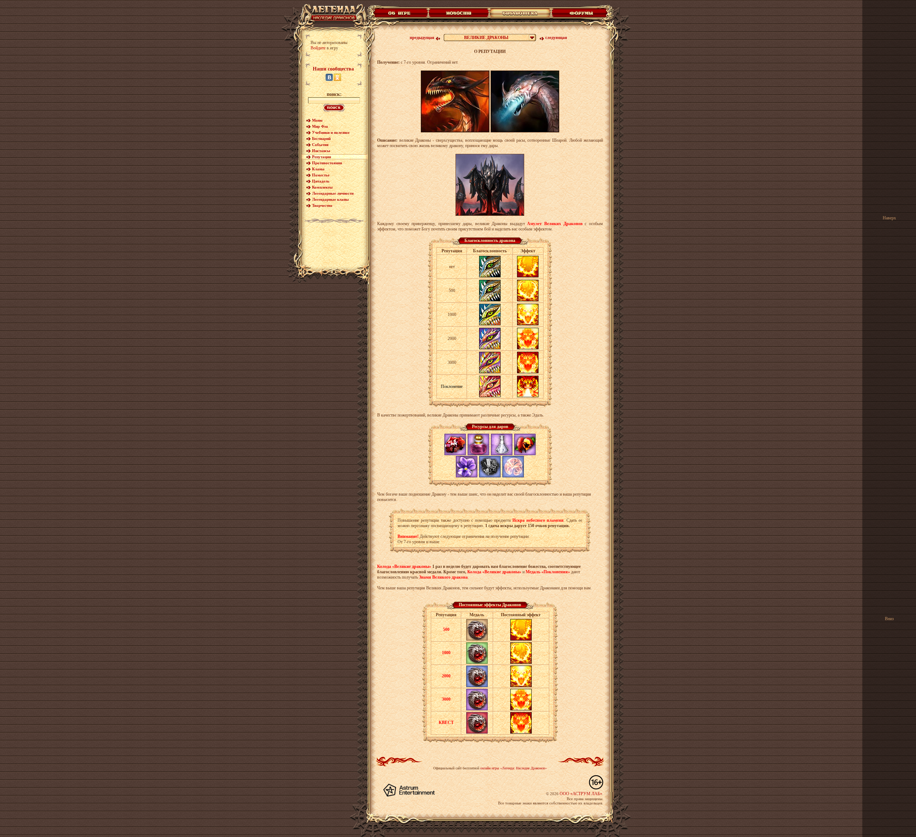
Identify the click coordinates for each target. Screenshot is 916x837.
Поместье (321, 175)
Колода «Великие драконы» (404, 566)
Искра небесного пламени (538, 520)
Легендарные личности (333, 193)
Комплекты (322, 187)
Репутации (321, 157)
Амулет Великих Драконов (554, 223)
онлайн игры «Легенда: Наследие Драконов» (513, 768)
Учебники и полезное (331, 132)
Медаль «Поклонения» (548, 571)
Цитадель (321, 181)
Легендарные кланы (330, 199)
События (320, 144)
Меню (317, 120)
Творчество (322, 205)
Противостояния (327, 163)
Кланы (318, 169)
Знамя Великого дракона (443, 577)
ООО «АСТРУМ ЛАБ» (581, 793)
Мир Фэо (320, 126)
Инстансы (321, 151)
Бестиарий (321, 138)
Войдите (318, 47)
